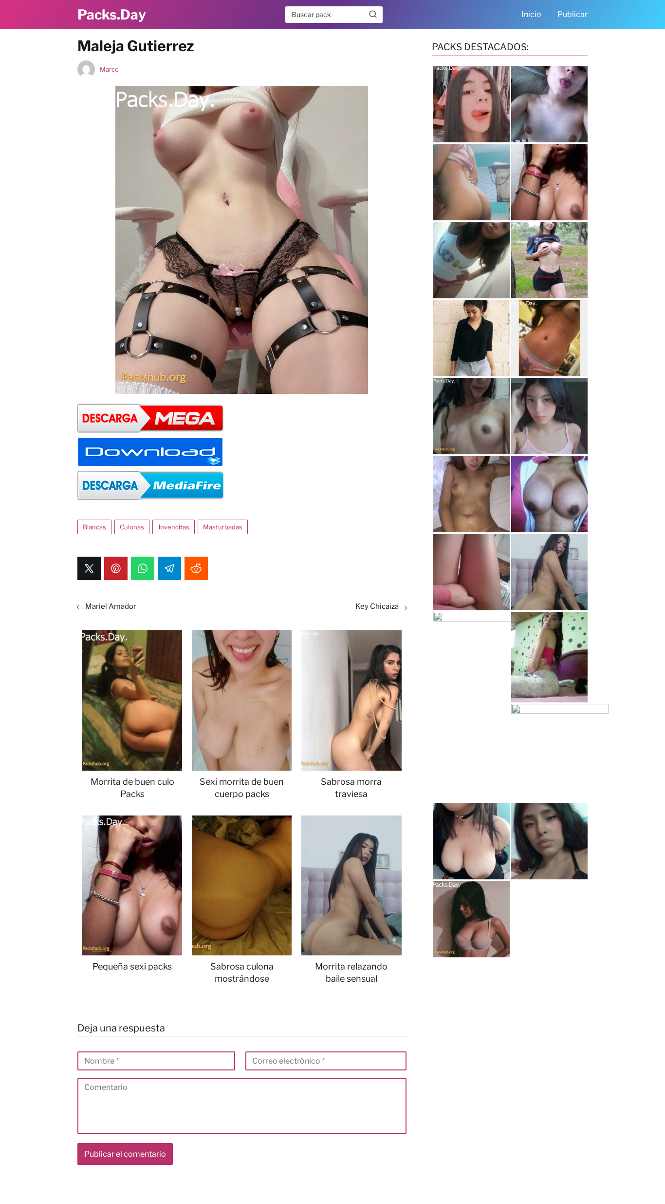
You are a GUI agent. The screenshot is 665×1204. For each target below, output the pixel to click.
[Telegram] (169, 568)
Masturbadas (222, 527)
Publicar (572, 14)
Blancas (94, 527)
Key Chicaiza (377, 606)
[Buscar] (373, 14)
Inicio (531, 14)
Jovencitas (173, 527)
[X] (89, 568)
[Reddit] (196, 568)
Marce (109, 69)
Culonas (132, 527)
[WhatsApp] (142, 568)
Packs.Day (111, 14)
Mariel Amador (110, 606)
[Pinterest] (116, 568)
